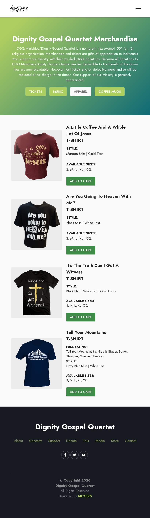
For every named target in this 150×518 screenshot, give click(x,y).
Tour (86, 440)
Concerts (35, 440)
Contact (130, 440)
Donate (71, 440)
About (18, 440)
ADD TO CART (81, 181)
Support (54, 440)
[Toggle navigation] (138, 8)
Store (115, 440)
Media (100, 440)
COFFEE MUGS (109, 91)
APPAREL (80, 91)
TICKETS (35, 91)
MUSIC (58, 91)
